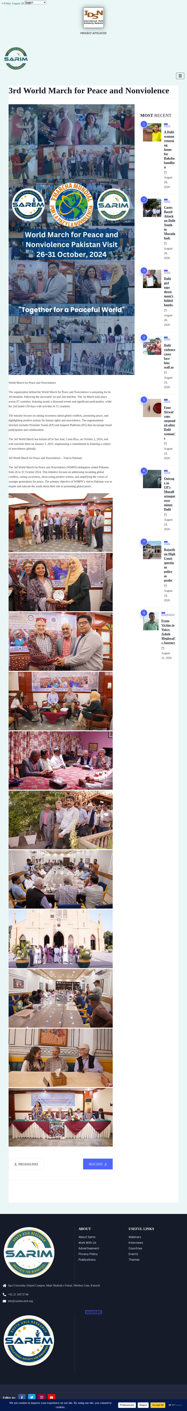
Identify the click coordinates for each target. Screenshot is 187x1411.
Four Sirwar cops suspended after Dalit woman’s (169, 423)
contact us (94, 1312)
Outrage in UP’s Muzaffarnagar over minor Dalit (169, 494)
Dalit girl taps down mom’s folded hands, (168, 292)
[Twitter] (31, 1397)
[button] (61, 522)
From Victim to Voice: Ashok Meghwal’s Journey (168, 632)
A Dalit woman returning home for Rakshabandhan (169, 149)
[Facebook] (22, 1397)
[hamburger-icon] (180, 76)
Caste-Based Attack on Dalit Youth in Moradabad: (169, 222)
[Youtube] (51, 1397)
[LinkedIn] (41, 1397)
